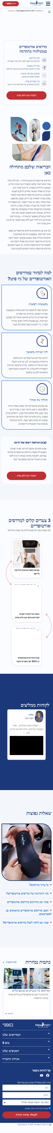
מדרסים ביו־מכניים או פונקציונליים (30, 991)
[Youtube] (41, 1075)
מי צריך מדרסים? (39, 885)
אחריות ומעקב (33, 66)
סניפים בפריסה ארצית (30, 73)
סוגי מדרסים (34, 58)
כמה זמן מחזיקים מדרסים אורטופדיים (28, 902)
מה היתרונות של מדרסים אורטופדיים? (27, 894)
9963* (7, 1025)
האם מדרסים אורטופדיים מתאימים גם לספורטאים (29, 912)
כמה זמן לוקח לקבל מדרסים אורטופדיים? (26, 923)
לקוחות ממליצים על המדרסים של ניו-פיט (23, 84)
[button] (48, 3)
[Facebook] (48, 1075)
